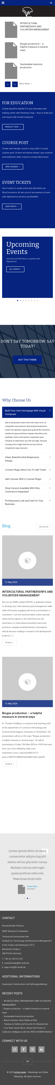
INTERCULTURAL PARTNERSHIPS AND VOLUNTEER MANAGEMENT (34, 26)
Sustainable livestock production (19, 1016)
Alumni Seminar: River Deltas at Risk (20, 1020)
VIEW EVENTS (11, 206)
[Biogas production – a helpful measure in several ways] (11, 50)
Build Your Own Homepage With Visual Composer (25, 412)
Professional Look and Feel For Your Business (24, 502)
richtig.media (20, 1072)
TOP (27, 1061)
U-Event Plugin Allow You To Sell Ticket (25, 469)
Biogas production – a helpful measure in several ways (34, 46)
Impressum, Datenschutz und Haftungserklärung (24, 984)
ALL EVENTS (14, 269)
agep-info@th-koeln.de (15, 967)
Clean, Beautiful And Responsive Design (22, 459)
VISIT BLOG (44, 527)
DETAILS (9, 643)
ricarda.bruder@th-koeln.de (16, 963)
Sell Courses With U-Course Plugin (23, 479)
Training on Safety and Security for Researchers (26, 1024)
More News (25, 83)
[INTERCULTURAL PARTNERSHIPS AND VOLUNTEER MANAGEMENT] (11, 30)
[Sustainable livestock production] (11, 71)
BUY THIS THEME (27, 359)
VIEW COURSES (12, 167)
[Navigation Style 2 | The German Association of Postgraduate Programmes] (27, 11)
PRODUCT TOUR (12, 127)
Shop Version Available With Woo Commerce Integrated (22, 490)
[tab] (27, 412)
